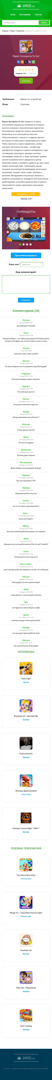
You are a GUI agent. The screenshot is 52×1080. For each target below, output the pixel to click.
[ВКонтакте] (18, 61)
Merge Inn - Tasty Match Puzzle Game (26, 912)
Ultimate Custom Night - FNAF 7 (26, 828)
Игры (12, 14)
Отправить (26, 300)
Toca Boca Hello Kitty (26, 875)
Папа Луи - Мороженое (26, 987)
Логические (26, 878)
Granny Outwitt (26, 753)
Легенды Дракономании (26, 791)
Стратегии (26, 794)
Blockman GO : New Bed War (26, 716)
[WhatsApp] (33, 61)
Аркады (26, 719)
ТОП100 (38, 14)
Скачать (26, 80)
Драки (26, 682)
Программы (25, 14)
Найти (44, 22)
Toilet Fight (26, 678)
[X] (26, 61)
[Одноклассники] (22, 61)
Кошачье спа (26, 950)
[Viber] (29, 61)
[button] (20, 244)
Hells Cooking (26, 1026)
